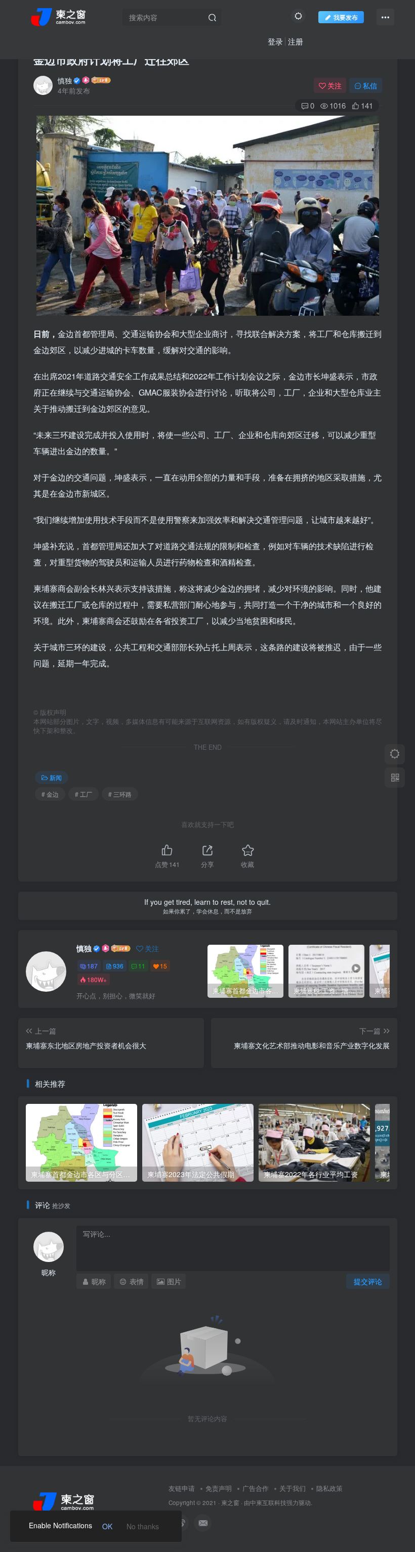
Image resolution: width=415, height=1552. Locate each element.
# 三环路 (120, 794)
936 (118, 965)
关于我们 (292, 1488)
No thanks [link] (143, 1526)
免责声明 (218, 1488)
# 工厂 (83, 794)
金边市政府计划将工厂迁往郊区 (111, 60)
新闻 (56, 777)
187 (92, 965)
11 (141, 965)
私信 (370, 85)
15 (163, 965)
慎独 (65, 80)
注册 (295, 41)
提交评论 (368, 1281)
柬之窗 (230, 1502)
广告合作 (255, 1488)
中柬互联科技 (268, 1502)
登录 (275, 41)
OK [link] (107, 1526)
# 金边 (50, 794)
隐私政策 (329, 1488)
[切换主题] (395, 754)
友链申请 (182, 1488)
